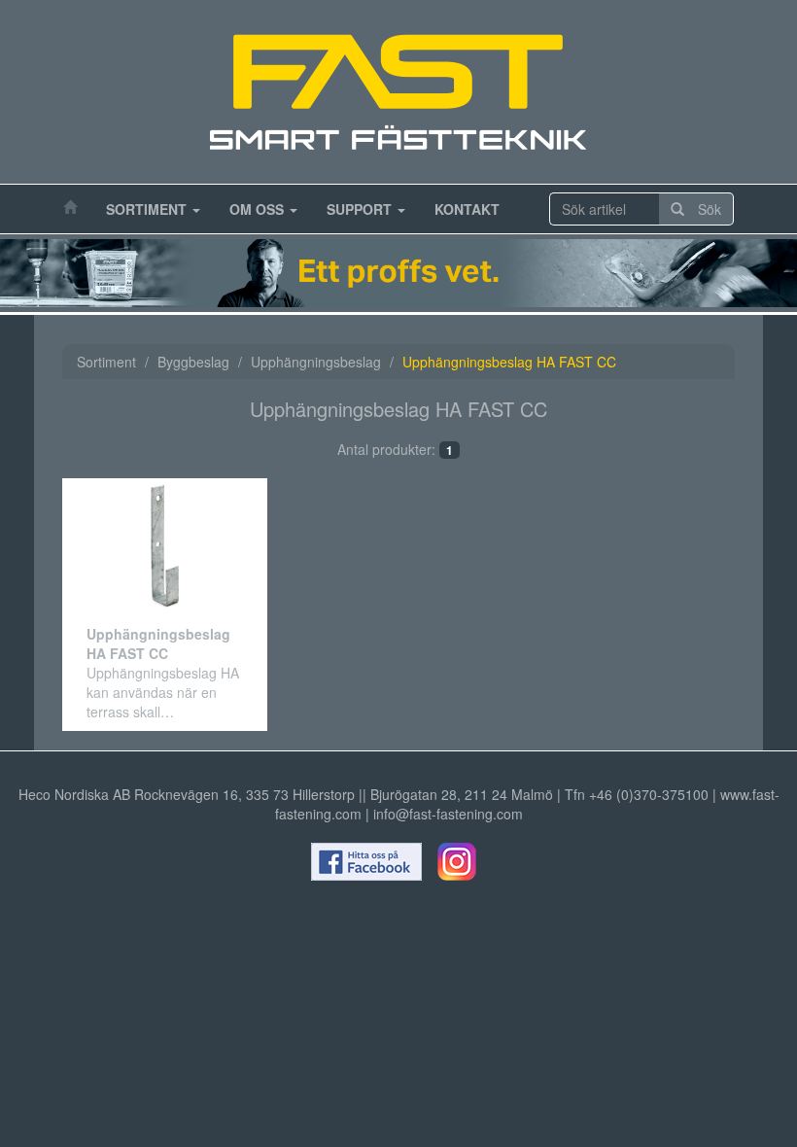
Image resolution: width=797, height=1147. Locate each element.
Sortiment (148, 209)
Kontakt (467, 209)
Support (361, 209)
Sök (702, 209)
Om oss (258, 209)
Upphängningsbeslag (316, 361)
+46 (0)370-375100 (649, 794)
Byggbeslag (193, 361)
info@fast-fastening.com (448, 813)
